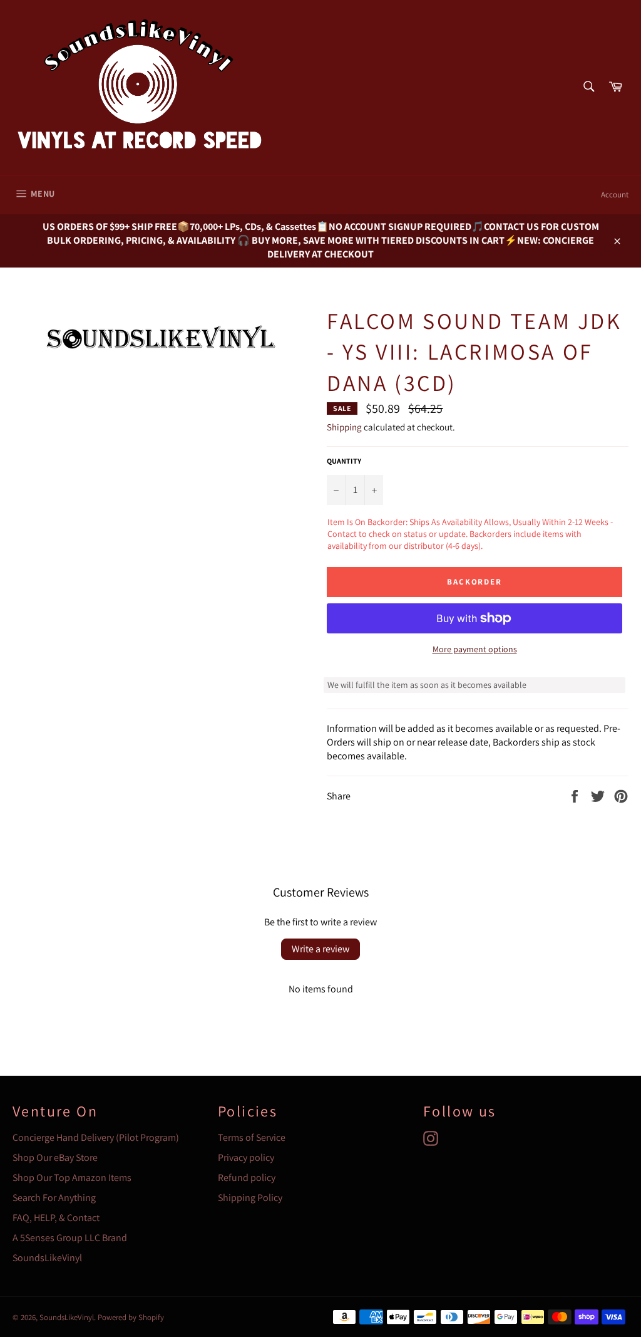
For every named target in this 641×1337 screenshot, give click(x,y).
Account (614, 194)
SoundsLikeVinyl (47, 1257)
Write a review (320, 948)
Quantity (344, 461)
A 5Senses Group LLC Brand (70, 1237)
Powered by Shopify (131, 1317)
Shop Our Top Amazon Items (72, 1177)
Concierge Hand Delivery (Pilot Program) (96, 1137)
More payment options (475, 649)
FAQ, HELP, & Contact (56, 1217)
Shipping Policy (250, 1197)
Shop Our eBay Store (55, 1157)
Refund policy (246, 1177)
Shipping (344, 427)
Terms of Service (251, 1137)
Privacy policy (246, 1157)
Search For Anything (54, 1197)
